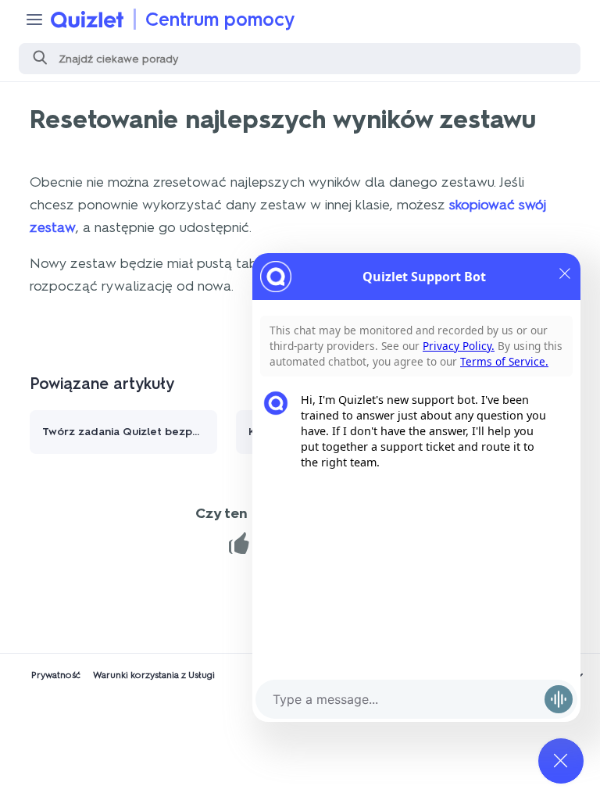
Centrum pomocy (220, 19)
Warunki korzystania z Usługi (154, 675)
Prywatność (55, 675)
